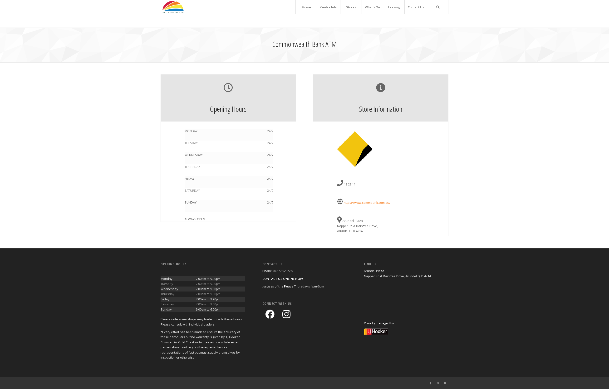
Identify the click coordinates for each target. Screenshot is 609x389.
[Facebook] (430, 383)
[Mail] (444, 383)
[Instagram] (437, 383)
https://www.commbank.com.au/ (367, 202)
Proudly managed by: (379, 323)
